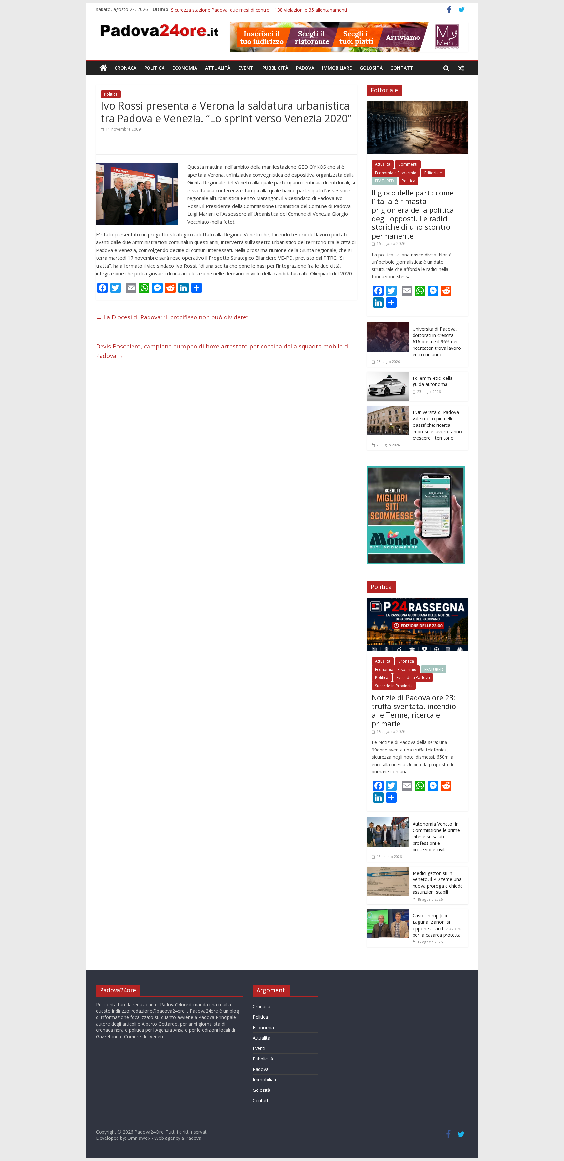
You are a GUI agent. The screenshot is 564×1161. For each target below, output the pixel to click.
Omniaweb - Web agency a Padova (164, 1138)
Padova (305, 68)
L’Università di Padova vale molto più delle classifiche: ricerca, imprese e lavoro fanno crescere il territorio (437, 425)
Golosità (371, 68)
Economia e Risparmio (395, 173)
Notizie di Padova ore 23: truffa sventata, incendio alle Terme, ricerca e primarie (414, 710)
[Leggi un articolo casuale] (461, 68)
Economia (184, 68)
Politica (154, 68)
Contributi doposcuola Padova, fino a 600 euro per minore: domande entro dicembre (261, 9)
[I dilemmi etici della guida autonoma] (388, 375)
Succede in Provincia (394, 686)
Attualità (217, 68)
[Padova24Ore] (103, 68)
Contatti (402, 68)
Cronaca (125, 68)
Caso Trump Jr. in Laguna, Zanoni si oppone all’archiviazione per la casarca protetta (438, 925)
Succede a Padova (413, 677)
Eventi (246, 68)
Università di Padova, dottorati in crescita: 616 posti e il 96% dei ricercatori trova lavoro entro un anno (437, 341)
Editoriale (433, 173)
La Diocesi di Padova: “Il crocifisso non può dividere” (172, 317)
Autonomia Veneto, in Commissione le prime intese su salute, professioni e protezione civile (436, 836)
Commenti (407, 164)
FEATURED (384, 181)
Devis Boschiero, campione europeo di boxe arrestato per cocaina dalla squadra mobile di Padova (223, 351)
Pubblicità (275, 68)
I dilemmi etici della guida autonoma (433, 381)
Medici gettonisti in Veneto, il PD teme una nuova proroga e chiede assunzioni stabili (438, 882)
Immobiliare (337, 68)
